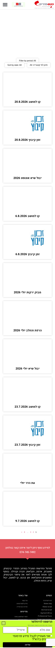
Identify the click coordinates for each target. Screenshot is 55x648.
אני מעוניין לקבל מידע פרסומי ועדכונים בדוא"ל (32, 637)
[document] (27, 324)
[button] (5, 4)
